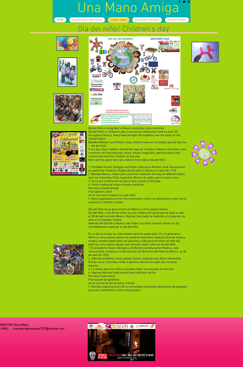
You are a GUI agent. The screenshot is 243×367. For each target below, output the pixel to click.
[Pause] (91, 357)
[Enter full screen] (151, 357)
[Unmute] (96, 357)
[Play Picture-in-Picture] (146, 357)
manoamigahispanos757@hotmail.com (39, 329)
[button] (81, 171)
